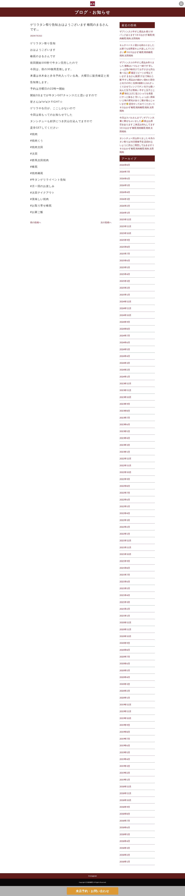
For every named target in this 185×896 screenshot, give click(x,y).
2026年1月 (125, 212)
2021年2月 (125, 608)
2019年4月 (125, 759)
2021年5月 (125, 588)
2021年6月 (125, 581)
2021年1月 (125, 615)
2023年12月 (125, 383)
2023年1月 (125, 451)
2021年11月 (125, 547)
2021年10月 (125, 554)
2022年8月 (125, 486)
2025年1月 (125, 294)
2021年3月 (125, 602)
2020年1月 (125, 697)
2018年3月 (125, 848)
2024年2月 (125, 369)
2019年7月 (125, 738)
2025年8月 (125, 246)
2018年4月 (125, 841)
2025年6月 (125, 260)
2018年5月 (125, 834)
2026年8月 (125, 165)
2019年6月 (125, 745)
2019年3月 (125, 766)
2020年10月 (125, 636)
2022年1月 (125, 533)
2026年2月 (125, 205)
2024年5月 (125, 349)
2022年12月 (125, 458)
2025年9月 (125, 240)
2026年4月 (125, 192)
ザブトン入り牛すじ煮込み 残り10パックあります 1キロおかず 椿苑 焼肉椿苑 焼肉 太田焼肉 (137, 35)
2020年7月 (125, 656)
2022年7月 (125, 492)
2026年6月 (125, 178)
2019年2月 (125, 772)
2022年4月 (125, 513)
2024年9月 (125, 322)
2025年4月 (125, 274)
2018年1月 (125, 861)
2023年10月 (125, 397)
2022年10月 (125, 472)
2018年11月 (125, 793)
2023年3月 (125, 445)
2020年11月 (125, 629)
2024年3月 (125, 363)
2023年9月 (125, 403)
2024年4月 (125, 356)
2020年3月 (125, 684)
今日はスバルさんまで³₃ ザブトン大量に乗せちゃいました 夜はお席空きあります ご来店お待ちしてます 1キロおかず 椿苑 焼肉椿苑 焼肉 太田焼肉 (137, 124)
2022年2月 (125, 527)
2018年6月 (125, 827)
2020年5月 (125, 670)
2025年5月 (125, 267)
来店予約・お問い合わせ (92, 891)
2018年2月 (125, 854)
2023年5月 (125, 431)
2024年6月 (125, 342)
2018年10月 (125, 800)
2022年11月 (125, 465)
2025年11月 (125, 226)
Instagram (92, 876)
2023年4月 (125, 438)
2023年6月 (125, 424)
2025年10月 (125, 233)
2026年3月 (125, 199)
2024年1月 (125, 376)
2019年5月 (125, 752)
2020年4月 (125, 677)
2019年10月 (125, 718)
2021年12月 (125, 540)
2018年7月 (125, 820)
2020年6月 (125, 663)
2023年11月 (125, 390)
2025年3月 (125, 281)
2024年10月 (125, 315)
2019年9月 (125, 725)
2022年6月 (125, 499)
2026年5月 (125, 185)
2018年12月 (125, 786)
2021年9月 (125, 561)
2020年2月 (125, 690)
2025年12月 (125, 219)
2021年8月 (125, 568)
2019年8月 (125, 731)
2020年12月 (125, 622)
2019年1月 (125, 779)
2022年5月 (125, 506)
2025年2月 (125, 287)
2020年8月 (125, 650)
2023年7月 (125, 417)
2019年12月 (125, 704)
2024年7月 (125, 335)
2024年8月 (125, 328)
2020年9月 (125, 643)
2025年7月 (125, 253)
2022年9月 (125, 479)
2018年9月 (125, 807)
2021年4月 (125, 595)
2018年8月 (125, 813)
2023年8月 (125, 410)
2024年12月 (125, 301)
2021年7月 (125, 574)
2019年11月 (125, 711)
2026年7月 (125, 171)
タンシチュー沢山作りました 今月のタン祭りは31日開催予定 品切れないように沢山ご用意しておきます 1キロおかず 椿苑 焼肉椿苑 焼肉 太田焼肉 (137, 145)
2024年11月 (125, 308)
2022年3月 (125, 520)
